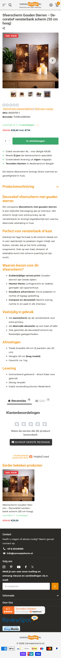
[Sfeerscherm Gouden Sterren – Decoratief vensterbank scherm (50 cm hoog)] (18, 485)
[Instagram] (4, 566)
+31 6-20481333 (15, 548)
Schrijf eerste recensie (32, 442)
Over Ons (8, 602)
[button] (52, 60)
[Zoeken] (10, 5)
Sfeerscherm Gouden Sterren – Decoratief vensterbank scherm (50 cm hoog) (18, 508)
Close (30, 595)
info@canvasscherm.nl (20, 553)
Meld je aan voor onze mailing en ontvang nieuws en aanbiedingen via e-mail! (25, 575)
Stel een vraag (44, 108)
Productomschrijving (18, 186)
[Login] (51, 5)
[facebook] (26, 567)
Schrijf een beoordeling (18, 108)
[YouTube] (18, 567)
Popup (37, 125)
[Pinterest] (11, 566)
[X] (32, 567)
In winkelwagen (35, 141)
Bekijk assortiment (4, 5)
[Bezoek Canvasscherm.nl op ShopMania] (11, 628)
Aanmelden (54, 586)
